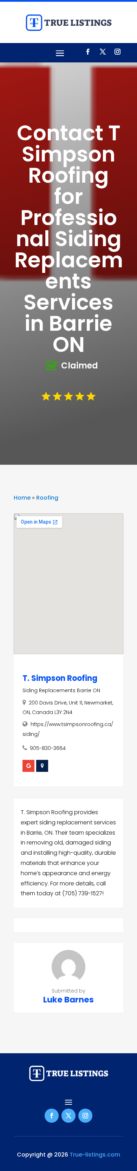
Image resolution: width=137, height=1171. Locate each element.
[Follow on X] (103, 52)
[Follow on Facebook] (88, 52)
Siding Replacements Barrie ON (61, 690)
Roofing (47, 498)
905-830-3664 (48, 748)
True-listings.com (95, 1155)
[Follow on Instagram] (117, 52)
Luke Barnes (68, 999)
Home (22, 498)
